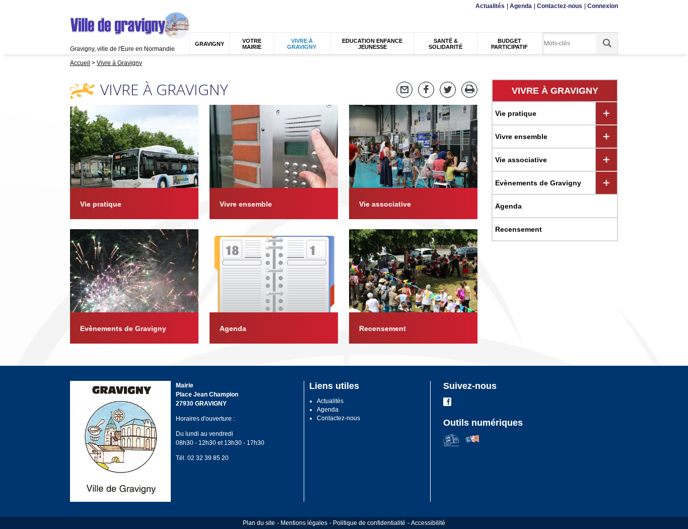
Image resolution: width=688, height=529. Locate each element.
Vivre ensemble (521, 137)
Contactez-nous (559, 6)
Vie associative (521, 160)
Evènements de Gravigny (538, 183)
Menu (76, 6)
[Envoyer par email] (404, 90)
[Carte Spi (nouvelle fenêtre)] (472, 444)
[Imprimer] (469, 90)
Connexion (602, 6)
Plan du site (259, 522)
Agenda (521, 6)
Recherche (118, 6)
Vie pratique (515, 113)
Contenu (95, 6)
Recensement (518, 229)
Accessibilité (428, 522)
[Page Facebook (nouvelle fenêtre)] (447, 404)
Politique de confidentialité (369, 522)
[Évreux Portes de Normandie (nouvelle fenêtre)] (451, 444)
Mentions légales (304, 522)
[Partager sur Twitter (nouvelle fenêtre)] (448, 90)
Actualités (490, 6)
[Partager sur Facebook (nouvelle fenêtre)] (426, 90)
